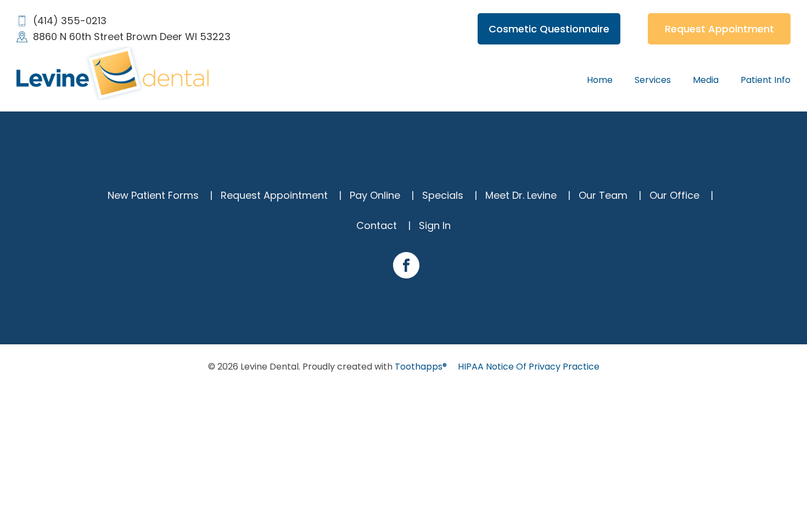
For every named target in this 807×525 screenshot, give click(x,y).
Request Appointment (719, 29)
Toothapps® (421, 366)
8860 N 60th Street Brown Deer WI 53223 (132, 36)
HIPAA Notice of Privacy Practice (528, 367)
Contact (376, 225)
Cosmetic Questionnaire (549, 29)
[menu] (600, 80)
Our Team (603, 195)
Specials (442, 195)
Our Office (674, 195)
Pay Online (375, 195)
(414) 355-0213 (70, 20)
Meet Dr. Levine (521, 195)
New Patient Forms (153, 195)
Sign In (435, 225)
